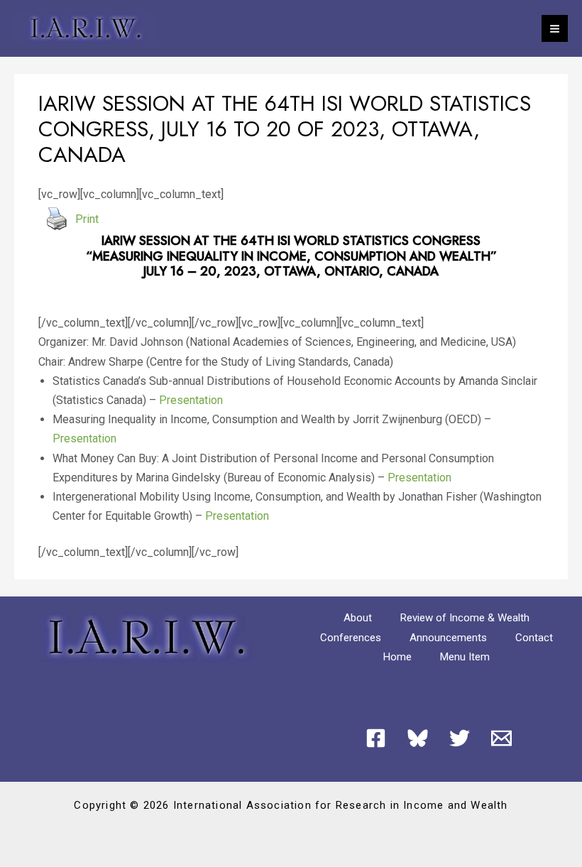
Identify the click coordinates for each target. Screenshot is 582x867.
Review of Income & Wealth (464, 617)
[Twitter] (459, 738)
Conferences (350, 637)
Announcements (448, 637)
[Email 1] (501, 738)
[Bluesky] (417, 738)
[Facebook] (376, 738)
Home (397, 656)
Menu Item (465, 656)
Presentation (191, 400)
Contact (534, 637)
